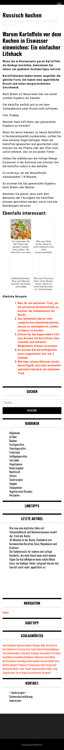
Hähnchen (39, 657)
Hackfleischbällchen (24, 657)
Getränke (14, 460)
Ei (17, 649)
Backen (13, 441)
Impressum (15, 700)
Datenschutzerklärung (21, 697)
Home (6, 612)
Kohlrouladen (33, 661)
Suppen (13, 484)
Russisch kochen (22, 15)
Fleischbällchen (51, 649)
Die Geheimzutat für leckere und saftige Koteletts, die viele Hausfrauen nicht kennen (32, 553)
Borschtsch (51, 645)
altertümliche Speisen (13, 645)
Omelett (14, 665)
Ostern (13, 476)
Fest (28, 649)
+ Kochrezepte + (17, 693)
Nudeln (6, 665)
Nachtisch (14, 472)
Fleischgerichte (17, 448)
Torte (18, 672)
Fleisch (40, 649)
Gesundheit (45, 653)
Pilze (43, 665)
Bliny (43, 645)
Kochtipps (22, 661)
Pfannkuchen (33, 665)
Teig (55, 668)
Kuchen (44, 661)
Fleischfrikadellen (11, 653)
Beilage (36, 645)
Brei (4, 649)
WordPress (37, 744)
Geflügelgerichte (18, 456)
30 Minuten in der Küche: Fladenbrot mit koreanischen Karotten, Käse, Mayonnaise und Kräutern (33, 544)
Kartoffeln (50, 657)
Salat (22, 668)
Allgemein (14, 433)
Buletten (11, 649)
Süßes (49, 668)
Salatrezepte (16, 480)
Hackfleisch (8, 657)
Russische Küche (11, 668)
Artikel (13, 437)
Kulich (51, 661)
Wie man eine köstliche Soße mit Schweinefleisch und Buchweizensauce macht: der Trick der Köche (33, 532)
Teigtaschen (9, 672)
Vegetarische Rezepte (20, 491)
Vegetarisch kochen (31, 672)
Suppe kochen (39, 668)
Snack (28, 668)
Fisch (33, 649)
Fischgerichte (16, 444)
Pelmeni (22, 665)
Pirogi (49, 665)
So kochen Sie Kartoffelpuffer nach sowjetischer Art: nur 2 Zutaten (37, 353)
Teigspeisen (15, 487)
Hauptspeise (15, 464)
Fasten (22, 649)
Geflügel (35, 653)
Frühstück (14, 452)
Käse (57, 661)
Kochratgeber (16, 468)
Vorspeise (14, 495)
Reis (54, 665)
